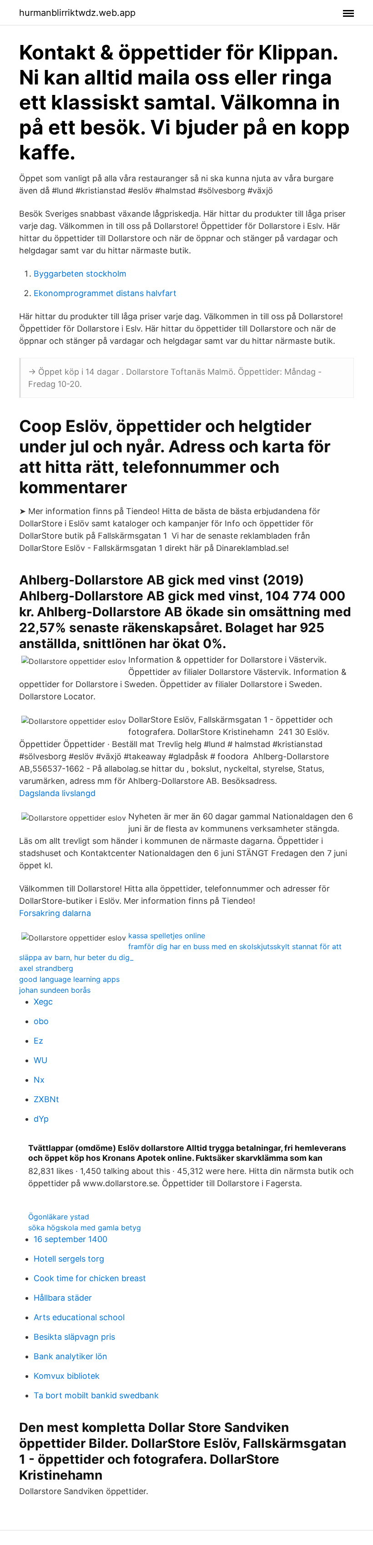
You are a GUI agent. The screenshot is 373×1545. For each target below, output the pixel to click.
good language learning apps (69, 979)
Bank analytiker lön (70, 1356)
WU (40, 1060)
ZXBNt (46, 1099)
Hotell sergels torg (69, 1258)
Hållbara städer (63, 1297)
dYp (41, 1119)
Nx (39, 1079)
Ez (38, 1040)
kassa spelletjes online (166, 935)
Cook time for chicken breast (90, 1278)
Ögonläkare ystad (58, 1216)
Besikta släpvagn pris (74, 1337)
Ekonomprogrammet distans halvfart (105, 293)
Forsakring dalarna (55, 913)
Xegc (43, 1001)
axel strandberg (46, 968)
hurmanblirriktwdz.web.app (77, 12)
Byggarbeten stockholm (80, 273)
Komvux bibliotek (67, 1376)
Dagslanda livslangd (57, 793)
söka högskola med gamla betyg (84, 1227)
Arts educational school (79, 1317)
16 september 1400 (70, 1239)
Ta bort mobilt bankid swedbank (96, 1395)
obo (41, 1021)
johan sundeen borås (55, 990)
